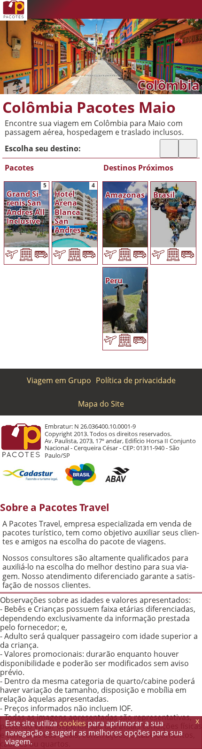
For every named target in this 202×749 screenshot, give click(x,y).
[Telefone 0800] (117, 9)
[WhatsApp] (136, 9)
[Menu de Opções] (192, 9)
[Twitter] (155, 9)
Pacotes (19, 167)
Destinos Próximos (138, 167)
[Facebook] (173, 9)
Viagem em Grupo (59, 380)
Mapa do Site (101, 404)
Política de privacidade (136, 380)
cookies (72, 723)
